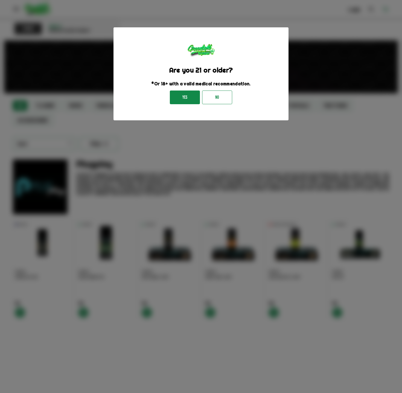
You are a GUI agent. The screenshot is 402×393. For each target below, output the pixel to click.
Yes (184, 97)
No (217, 97)
